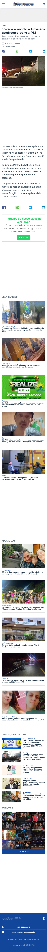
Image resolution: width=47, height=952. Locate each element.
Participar (23, 237)
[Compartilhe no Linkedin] (44, 51)
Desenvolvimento (18, 945)
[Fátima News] (23, 4)
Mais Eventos (23, 851)
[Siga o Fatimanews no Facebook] (44, 918)
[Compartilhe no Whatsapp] (17, 51)
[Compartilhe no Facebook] (3, 51)
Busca (43, 4)
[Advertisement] (23, 119)
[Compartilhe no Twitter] (30, 51)
